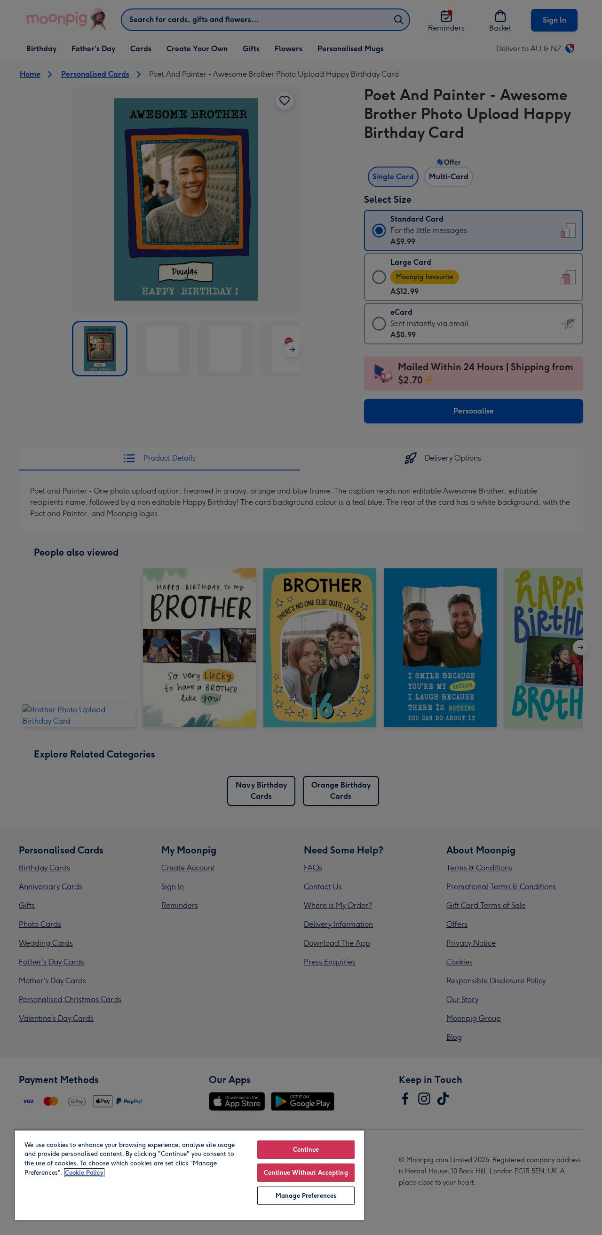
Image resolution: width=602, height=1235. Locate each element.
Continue (306, 1149)
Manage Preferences (306, 1195)
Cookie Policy (84, 1172)
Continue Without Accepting (306, 1172)
